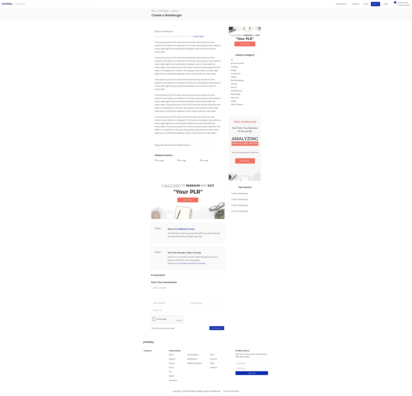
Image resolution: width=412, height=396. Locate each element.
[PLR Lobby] (7, 4)
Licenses (213, 359)
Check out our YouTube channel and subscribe (186, 263)
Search (88, 4)
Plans (366, 4)
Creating (174, 11)
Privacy (172, 363)
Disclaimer (173, 380)
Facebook (145, 355)
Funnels (234, 84)
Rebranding (235, 94)
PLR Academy (163, 11)
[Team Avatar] (160, 228)
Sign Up (375, 4)
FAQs (212, 363)
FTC (170, 372)
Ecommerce (235, 73)
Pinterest (159, 355)
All (232, 60)
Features (355, 4)
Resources (235, 97)
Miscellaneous (236, 91)
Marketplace (192, 359)
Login (385, 4)
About (171, 354)
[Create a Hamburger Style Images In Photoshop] (187, 166)
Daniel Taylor (199, 36)
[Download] (188, 218)
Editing (233, 77)
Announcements (237, 63)
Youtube (155, 355)
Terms (171, 367)
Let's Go (251, 373)
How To (234, 87)
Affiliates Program (194, 363)
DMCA (171, 376)
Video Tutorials (237, 104)
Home (153, 11)
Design (233, 70)
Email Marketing (237, 80)
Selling (233, 101)
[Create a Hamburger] (165, 166)
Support (172, 359)
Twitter (150, 355)
